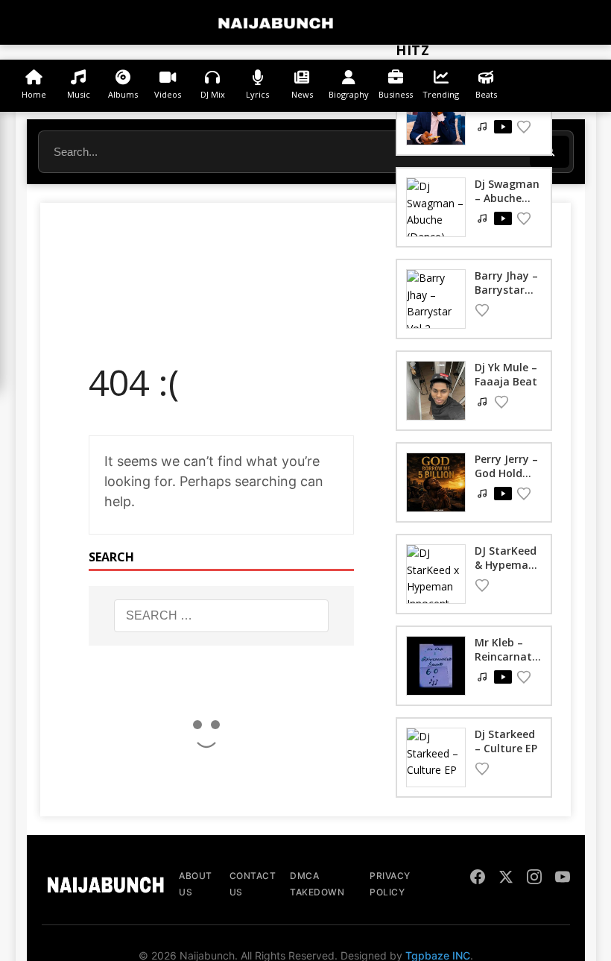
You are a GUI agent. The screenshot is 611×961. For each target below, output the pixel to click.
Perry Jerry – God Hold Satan (506, 472)
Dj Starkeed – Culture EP (506, 740)
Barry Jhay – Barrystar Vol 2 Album (506, 288)
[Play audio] (503, 126)
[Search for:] (221, 615)
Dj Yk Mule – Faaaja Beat (506, 374)
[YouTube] (562, 879)
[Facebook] (477, 879)
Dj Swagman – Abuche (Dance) (507, 197)
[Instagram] (534, 879)
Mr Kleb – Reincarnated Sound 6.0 (506, 655)
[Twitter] (505, 879)
